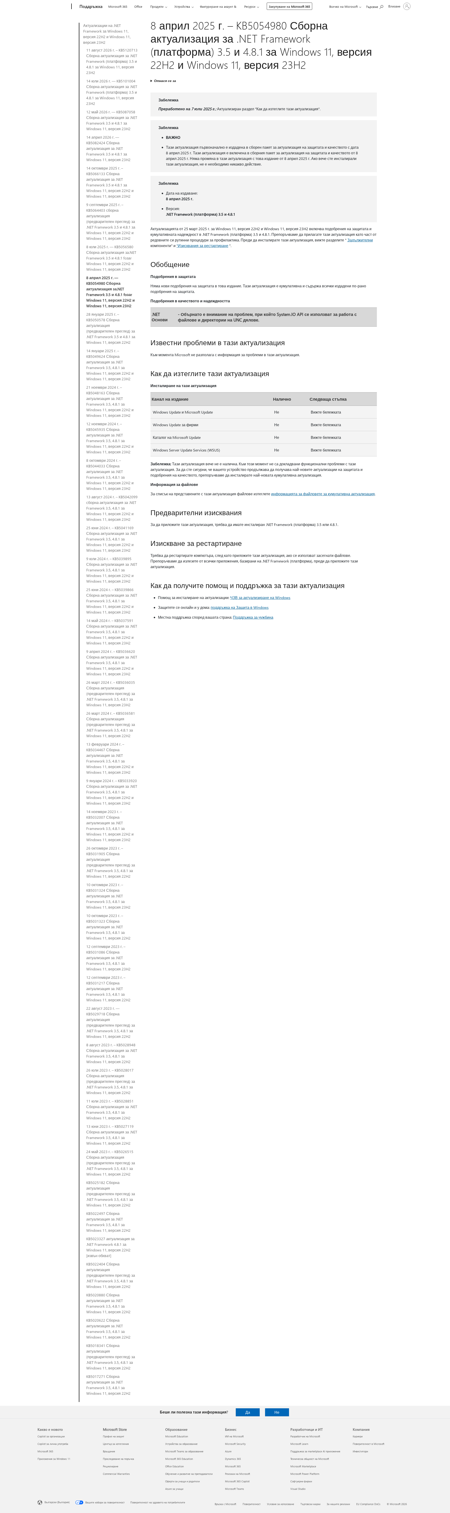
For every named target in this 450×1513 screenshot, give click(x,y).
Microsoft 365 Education (179, 1459)
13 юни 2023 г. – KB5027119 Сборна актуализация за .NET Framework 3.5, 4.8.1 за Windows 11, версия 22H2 (111, 1135)
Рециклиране (110, 1466)
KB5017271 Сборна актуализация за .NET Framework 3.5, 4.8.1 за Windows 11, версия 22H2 (108, 1385)
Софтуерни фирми (301, 1481)
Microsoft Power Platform (304, 1474)
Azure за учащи (174, 1489)
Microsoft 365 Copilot (237, 1481)
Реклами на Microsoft (237, 1474)
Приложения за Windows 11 (54, 1459)
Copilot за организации (51, 1436)
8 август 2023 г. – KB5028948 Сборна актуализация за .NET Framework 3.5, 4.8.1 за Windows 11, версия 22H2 (111, 1053)
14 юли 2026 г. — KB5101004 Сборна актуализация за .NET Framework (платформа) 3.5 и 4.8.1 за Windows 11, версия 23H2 (111, 92)
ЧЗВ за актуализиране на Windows (260, 597)
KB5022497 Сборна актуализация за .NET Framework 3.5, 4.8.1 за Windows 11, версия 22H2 (108, 1222)
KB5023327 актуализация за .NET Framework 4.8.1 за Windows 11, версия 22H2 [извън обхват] (110, 1247)
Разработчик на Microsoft (305, 1436)
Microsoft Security (235, 1444)
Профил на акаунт (113, 1436)
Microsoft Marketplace (303, 1466)
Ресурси (249, 6)
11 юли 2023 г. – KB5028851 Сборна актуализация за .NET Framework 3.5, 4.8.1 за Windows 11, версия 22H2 (111, 1109)
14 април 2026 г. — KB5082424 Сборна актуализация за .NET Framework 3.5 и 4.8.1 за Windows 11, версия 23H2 (108, 148)
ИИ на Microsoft (234, 1436)
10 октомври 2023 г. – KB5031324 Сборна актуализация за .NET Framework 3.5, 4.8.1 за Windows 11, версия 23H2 (108, 896)
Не (276, 1412)
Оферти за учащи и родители (182, 1481)
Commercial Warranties (116, 1474)
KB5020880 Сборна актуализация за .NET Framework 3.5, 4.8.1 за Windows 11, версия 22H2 (108, 1303)
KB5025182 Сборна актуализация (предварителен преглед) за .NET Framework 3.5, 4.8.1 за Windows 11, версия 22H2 (110, 1193)
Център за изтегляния (116, 1444)
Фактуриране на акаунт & (218, 6)
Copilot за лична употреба (53, 1444)
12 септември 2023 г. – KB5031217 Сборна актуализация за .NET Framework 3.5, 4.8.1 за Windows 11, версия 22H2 (108, 988)
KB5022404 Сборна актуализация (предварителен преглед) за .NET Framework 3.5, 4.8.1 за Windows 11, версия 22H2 (110, 1275)
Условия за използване (280, 1504)
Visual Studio (297, 1489)
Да (247, 1412)
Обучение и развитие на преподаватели (189, 1474)
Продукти (157, 6)
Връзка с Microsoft (225, 1504)
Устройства (182, 6)
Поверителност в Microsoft (368, 1444)
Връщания (109, 1451)
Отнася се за (165, 80)
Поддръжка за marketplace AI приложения (315, 1451)
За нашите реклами (338, 1504)
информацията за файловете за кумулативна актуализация (323, 493)
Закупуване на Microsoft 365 (289, 6)
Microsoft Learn (299, 1444)
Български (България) (57, 1502)
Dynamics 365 (233, 1459)
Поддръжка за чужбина (253, 617)
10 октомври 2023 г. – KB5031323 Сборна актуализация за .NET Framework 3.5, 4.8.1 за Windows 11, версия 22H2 (108, 926)
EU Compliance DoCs (368, 1504)
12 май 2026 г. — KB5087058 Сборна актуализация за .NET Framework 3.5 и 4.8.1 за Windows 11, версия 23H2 (111, 120)
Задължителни (360, 239)
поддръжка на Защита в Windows (240, 607)
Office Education (174, 1466)
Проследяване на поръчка (118, 1459)
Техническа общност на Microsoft (309, 1459)
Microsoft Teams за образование (184, 1451)
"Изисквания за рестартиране (202, 245)
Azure (228, 1451)
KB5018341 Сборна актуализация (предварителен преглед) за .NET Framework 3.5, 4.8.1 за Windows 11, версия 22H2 (110, 1356)
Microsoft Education (176, 1436)
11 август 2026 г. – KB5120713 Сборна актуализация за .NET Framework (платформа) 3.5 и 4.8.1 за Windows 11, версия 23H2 (112, 61)
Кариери (358, 1436)
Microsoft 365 (117, 6)
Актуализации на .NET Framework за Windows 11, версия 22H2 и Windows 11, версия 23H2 (107, 34)
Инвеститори (360, 1451)
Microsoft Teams (234, 1489)
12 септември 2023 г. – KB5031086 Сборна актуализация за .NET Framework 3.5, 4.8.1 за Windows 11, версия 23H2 (108, 957)
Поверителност (252, 1504)
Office (138, 6)
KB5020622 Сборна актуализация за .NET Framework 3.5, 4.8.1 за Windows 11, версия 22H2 (108, 1328)
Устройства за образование (181, 1444)
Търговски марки (310, 1504)
